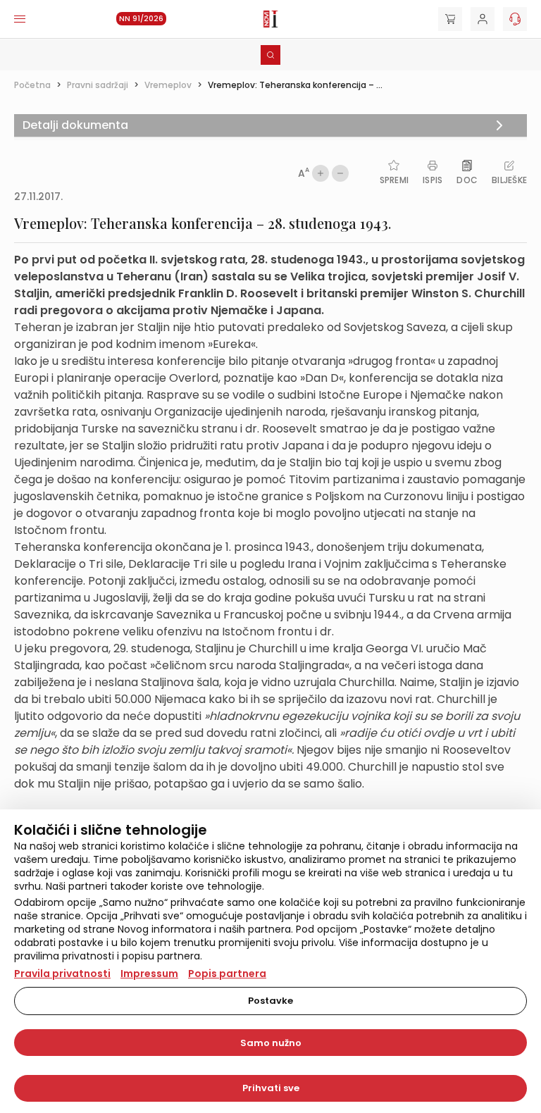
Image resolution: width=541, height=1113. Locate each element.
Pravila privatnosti (62, 973)
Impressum (149, 973)
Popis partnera (227, 973)
